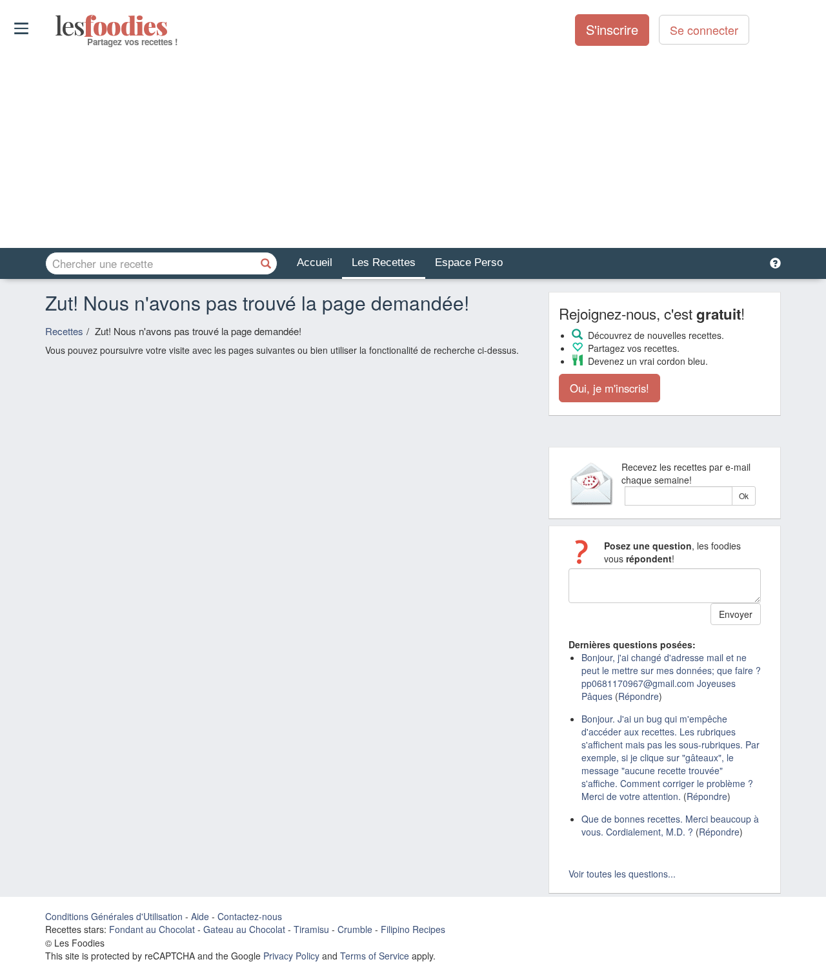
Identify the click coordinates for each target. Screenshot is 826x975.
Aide (200, 916)
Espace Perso (469, 262)
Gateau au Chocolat (244, 929)
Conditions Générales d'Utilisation (114, 916)
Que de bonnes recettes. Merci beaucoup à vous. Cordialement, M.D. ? (670, 825)
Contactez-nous (249, 916)
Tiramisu (311, 929)
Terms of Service (374, 955)
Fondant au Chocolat (152, 929)
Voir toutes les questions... (622, 873)
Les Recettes (384, 262)
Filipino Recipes (413, 929)
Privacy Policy (291, 955)
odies (56, 26)
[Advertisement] (413, 147)
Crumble (354, 929)
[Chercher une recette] (265, 263)
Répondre (638, 696)
